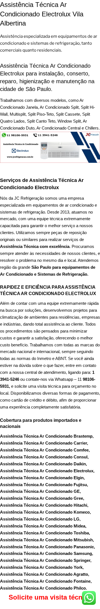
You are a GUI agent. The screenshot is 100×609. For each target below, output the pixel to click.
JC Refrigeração (29, 198)
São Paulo (41, 267)
